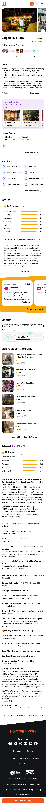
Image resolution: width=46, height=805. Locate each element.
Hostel (5, 35)
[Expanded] (4, 715)
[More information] (40, 239)
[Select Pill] (32, 4)
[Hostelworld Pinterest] (30, 743)
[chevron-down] (21, 454)
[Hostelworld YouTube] (25, 743)
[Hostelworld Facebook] (10, 743)
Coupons (8, 790)
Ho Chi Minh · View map (14, 45)
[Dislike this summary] (41, 271)
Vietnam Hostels (37, 708)
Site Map (38, 790)
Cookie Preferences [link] (23, 795)
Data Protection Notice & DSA (17, 784)
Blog (8, 759)
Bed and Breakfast (32, 759)
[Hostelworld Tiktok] (36, 743)
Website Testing (27, 790)
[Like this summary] (36, 271)
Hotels (21, 759)
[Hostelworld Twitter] (15, 743)
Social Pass (23, 764)
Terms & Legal (34, 784)
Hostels (14, 759)
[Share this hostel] (43, 31)
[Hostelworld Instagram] (20, 743)
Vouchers (16, 790)
